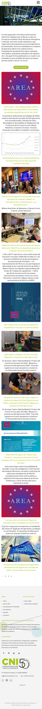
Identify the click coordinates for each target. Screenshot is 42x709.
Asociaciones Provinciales (11, 606)
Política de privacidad (31, 604)
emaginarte (27, 705)
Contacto (6, 615)
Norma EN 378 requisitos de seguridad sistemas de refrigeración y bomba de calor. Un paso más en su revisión (21, 567)
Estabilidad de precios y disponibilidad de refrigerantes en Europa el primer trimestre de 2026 (21, 161)
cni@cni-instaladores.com (9, 676)
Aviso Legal (27, 601)
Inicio (5, 601)
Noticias (5, 612)
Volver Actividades (21, 67)
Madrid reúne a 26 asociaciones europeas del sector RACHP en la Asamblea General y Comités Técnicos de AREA (21, 248)
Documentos (7, 609)
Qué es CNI (6, 604)
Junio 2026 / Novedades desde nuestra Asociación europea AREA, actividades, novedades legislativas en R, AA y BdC (21, 109)
